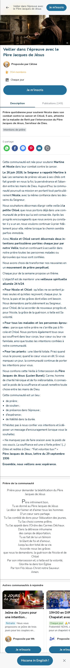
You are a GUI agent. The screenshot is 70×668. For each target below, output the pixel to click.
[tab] (17, 103)
